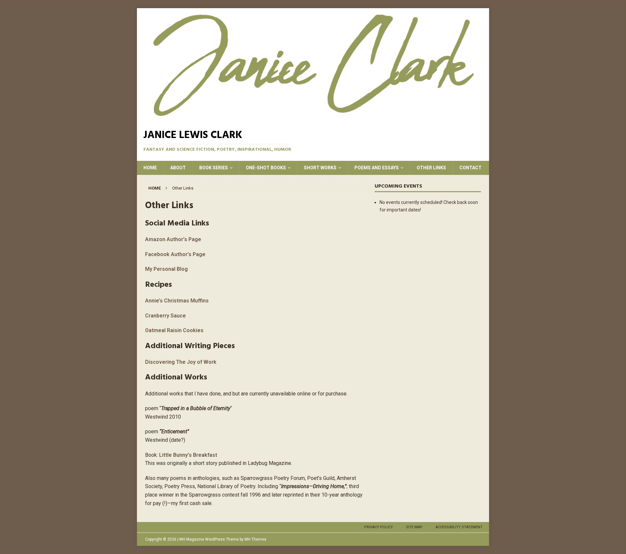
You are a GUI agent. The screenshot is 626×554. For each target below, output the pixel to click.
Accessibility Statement (459, 527)
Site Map (414, 527)
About (178, 167)
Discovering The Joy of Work (180, 362)
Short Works (320, 167)
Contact (470, 167)
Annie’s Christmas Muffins (177, 301)
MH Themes (255, 539)
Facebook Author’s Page (175, 254)
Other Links (431, 167)
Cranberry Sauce (165, 316)
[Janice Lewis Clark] (313, 65)
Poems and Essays (376, 167)
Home (150, 167)
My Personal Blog (166, 269)
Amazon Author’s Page (173, 239)
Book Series (213, 167)
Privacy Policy (378, 527)
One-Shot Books (266, 167)
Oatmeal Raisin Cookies (174, 330)
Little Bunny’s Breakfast (188, 455)
